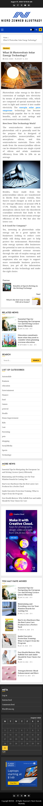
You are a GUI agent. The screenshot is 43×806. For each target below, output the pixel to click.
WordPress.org (8, 709)
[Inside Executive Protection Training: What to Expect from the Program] (9, 641)
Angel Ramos (8, 59)
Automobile (6, 376)
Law (4, 427)
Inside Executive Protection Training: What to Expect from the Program (28, 639)
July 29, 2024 (24, 646)
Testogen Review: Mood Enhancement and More (28, 672)
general (5, 409)
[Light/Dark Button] (32, 30)
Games (4, 404)
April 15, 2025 (24, 614)
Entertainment (8, 390)
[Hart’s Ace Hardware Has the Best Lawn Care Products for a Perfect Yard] (9, 625)
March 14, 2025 (25, 630)
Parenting (6, 432)
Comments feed (8, 704)
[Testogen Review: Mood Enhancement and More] (9, 673)
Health (5, 413)
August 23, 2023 (25, 676)
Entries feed (7, 700)
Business (6, 48)
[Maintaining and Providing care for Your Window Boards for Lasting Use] (9, 609)
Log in (4, 695)
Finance (5, 395)
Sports (4, 450)
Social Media (7, 446)
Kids (4, 423)
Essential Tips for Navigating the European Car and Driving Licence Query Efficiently (29, 322)
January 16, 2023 (22, 59)
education (6, 386)
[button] (2, 30)
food (4, 399)
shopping (5, 441)
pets (3, 436)
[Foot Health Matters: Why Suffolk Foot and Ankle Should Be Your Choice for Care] (9, 657)
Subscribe (40, 29)
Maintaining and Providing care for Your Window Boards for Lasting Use (28, 607)
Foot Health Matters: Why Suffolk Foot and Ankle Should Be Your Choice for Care (29, 655)
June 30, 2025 (24, 329)
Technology (6, 455)
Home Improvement (10, 418)
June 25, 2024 (24, 662)
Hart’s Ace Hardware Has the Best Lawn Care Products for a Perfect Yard (20, 485)
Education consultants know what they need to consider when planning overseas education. (28, 338)
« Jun (4, 751)
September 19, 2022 (26, 345)
